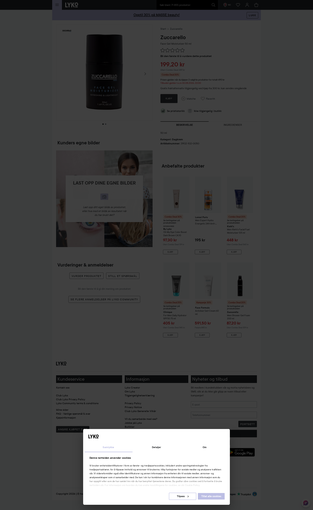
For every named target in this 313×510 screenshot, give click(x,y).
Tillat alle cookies (211, 496)
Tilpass (181, 496)
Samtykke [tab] (108, 447)
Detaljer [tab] (156, 447)
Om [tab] (205, 447)
